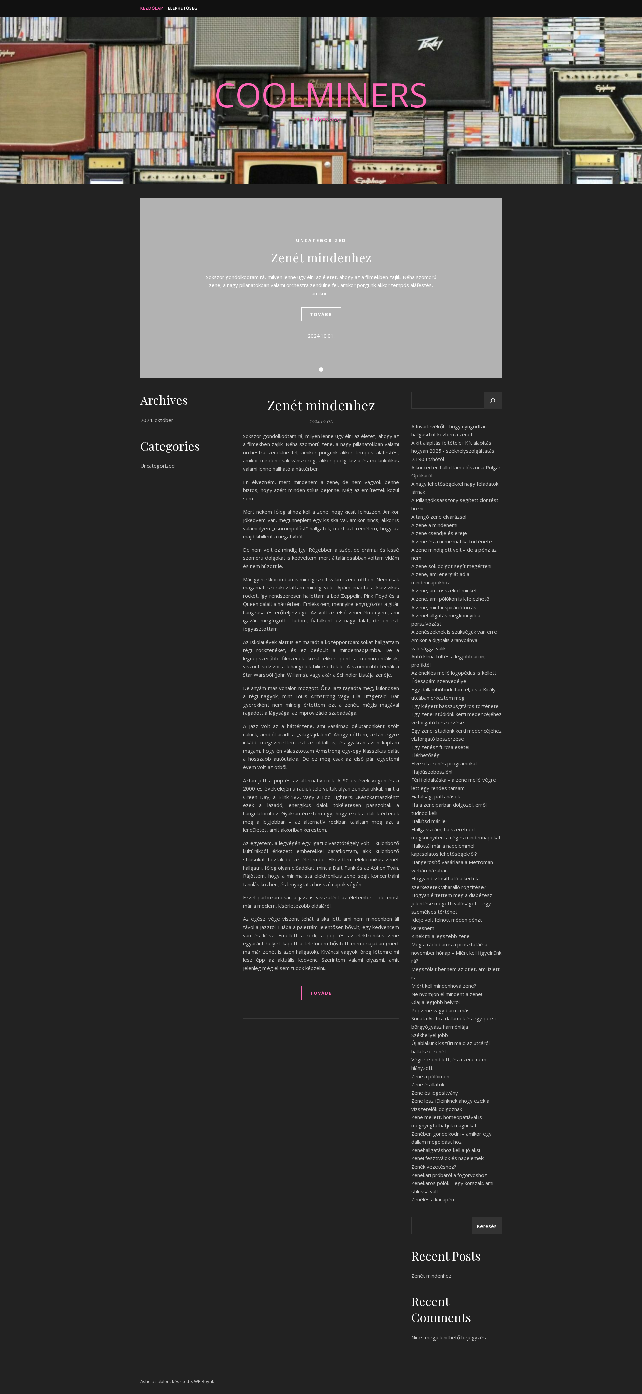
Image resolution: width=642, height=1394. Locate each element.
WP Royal (203, 1381)
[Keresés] (493, 401)
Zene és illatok (427, 1084)
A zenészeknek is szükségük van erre (454, 631)
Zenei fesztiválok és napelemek (447, 1158)
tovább (321, 314)
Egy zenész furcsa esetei (440, 747)
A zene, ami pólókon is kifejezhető (450, 598)
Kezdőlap (151, 8)
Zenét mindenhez (321, 257)
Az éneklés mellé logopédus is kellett (453, 672)
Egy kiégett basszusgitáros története (455, 706)
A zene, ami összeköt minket (444, 590)
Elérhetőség (183, 8)
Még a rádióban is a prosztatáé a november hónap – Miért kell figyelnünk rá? (456, 952)
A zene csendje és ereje (439, 533)
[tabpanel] (321, 288)
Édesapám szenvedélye (438, 681)
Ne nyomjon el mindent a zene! (446, 994)
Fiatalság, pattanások (435, 796)
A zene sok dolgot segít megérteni (451, 566)
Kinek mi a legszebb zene (440, 936)
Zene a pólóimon (430, 1076)
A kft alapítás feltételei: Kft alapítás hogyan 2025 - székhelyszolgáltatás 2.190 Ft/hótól (452, 450)
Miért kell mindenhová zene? (443, 985)
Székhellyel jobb (429, 1035)
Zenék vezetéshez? (433, 1166)
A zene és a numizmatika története (451, 541)
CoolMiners (321, 94)
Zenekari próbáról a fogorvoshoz (449, 1175)
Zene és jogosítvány (434, 1092)
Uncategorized (321, 240)
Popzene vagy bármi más (440, 1010)
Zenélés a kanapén (432, 1199)
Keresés (487, 1226)
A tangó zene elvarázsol (438, 516)
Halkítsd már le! (429, 821)
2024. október (156, 419)
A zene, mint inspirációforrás (443, 607)
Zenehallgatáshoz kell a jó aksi (445, 1150)
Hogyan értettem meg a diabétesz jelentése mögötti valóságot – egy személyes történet (451, 903)
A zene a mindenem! (434, 525)
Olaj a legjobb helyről (435, 1002)
